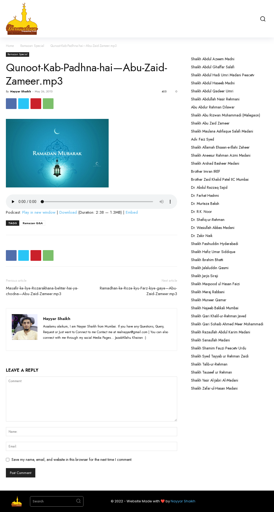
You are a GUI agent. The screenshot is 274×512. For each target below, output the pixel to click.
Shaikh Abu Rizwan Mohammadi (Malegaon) (225, 115)
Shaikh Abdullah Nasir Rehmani (215, 99)
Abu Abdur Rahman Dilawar (213, 107)
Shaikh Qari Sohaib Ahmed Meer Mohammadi (227, 324)
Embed (132, 212)
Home (10, 45)
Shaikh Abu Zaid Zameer (210, 123)
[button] (262, 18)
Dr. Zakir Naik (201, 235)
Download (68, 212)
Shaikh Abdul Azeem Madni (212, 59)
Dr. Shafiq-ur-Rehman (207, 219)
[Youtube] (87, 343)
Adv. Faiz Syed (202, 139)
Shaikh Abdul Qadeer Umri (212, 91)
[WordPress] (78, 343)
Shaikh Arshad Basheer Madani (215, 163)
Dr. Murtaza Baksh (205, 203)
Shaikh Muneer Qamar (208, 300)
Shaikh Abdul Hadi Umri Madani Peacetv (222, 75)
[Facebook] (11, 103)
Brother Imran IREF (205, 171)
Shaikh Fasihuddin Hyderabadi (214, 243)
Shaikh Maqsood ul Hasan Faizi (215, 284)
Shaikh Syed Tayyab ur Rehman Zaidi (220, 356)
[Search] (78, 501)
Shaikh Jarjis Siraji (204, 275)
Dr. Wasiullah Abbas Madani (212, 227)
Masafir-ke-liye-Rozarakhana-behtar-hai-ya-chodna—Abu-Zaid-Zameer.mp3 (42, 291)
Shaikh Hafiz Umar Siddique (213, 251)
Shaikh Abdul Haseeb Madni (213, 83)
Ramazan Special (32, 45)
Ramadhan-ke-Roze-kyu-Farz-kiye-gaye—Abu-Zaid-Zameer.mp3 (138, 291)
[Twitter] (23, 103)
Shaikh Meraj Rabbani (207, 292)
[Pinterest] (36, 103)
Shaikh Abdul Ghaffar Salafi (212, 67)
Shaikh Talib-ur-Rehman (209, 364)
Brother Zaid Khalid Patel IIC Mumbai (220, 179)
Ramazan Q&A (33, 223)
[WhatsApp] (48, 103)
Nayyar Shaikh (20, 91)
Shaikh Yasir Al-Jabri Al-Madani (214, 380)
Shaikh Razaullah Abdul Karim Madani (220, 332)
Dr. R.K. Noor (201, 211)
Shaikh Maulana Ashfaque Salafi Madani (222, 131)
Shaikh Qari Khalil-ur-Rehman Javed (218, 316)
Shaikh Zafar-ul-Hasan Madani (214, 388)
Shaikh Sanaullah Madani (210, 340)
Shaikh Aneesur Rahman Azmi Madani (220, 155)
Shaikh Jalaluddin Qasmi (210, 267)
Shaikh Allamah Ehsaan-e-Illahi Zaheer (220, 147)
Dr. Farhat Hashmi (205, 195)
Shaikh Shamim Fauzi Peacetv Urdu (218, 348)
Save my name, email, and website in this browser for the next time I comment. (72, 459)
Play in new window (38, 212)
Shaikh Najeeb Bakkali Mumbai (215, 308)
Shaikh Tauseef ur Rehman (211, 372)
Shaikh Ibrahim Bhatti (207, 259)
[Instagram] (58, 343)
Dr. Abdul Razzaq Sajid (209, 187)
